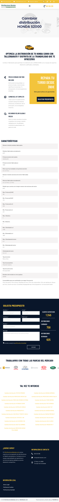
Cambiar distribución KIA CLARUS (44, 421)
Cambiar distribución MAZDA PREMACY (44, 414)
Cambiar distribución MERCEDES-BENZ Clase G (44, 396)
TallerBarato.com (24, 499)
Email (23, 310)
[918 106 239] (44, 6)
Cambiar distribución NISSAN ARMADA (44, 393)
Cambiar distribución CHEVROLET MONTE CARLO (15, 414)
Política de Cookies (8, 487)
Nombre (5, 310)
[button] (44, 1)
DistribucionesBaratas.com (12, 452)
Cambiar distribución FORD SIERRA (44, 400)
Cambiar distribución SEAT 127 (44, 407)
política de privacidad (20, 343)
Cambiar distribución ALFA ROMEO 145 (15, 421)
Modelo (5, 323)
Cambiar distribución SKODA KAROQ (44, 410)
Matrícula (24, 317)
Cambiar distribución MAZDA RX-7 (44, 424)
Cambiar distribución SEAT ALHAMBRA (14, 424)
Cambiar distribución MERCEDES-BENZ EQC (15, 396)
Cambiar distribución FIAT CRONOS (44, 403)
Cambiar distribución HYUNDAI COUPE (15, 403)
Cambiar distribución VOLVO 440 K (44, 417)
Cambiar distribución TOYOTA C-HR (14, 417)
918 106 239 (49, 6)
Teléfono (5, 317)
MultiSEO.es (55, 499)
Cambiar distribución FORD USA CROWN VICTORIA (14, 400)
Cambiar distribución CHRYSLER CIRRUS (15, 407)
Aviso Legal (6, 484)
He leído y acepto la (15, 343)
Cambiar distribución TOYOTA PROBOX (15, 393)
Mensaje (5, 330)
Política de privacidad (9, 489)
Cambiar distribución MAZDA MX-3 (15, 410)
